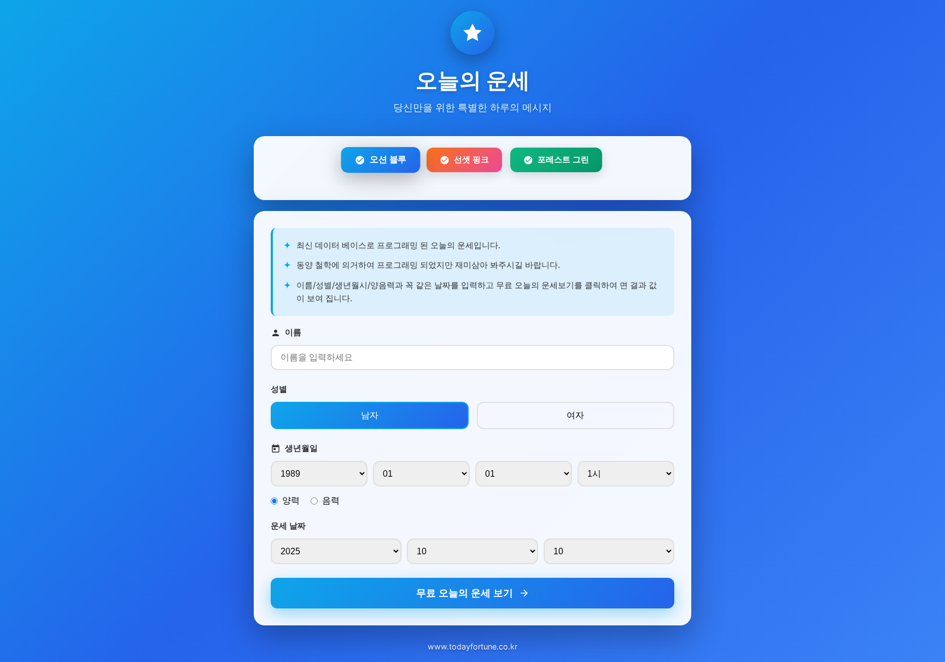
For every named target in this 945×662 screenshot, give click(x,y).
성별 (279, 389)
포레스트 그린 (563, 159)
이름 (293, 332)
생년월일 (301, 448)
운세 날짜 (288, 525)
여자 (575, 414)
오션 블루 (388, 160)
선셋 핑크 (471, 159)
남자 (369, 414)
